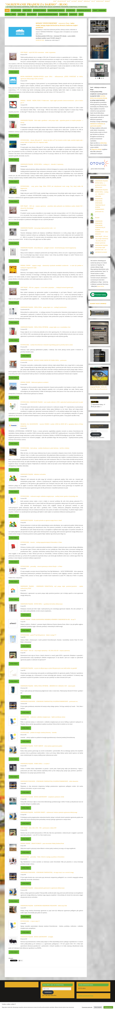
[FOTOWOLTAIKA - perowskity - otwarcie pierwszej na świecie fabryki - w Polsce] (14, 570)
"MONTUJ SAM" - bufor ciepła (99, 49)
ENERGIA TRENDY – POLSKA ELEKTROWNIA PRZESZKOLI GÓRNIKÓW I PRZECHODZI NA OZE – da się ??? (48, 619)
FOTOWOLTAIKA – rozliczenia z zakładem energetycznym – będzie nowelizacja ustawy (42, 717)
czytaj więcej (14, 72)
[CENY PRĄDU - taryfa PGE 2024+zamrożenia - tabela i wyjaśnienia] (14, 56)
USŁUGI (93, 1)
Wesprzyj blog (100, 1)
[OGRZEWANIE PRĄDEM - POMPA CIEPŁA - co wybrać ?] (14, 767)
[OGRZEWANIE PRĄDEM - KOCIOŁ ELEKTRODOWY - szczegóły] (14, 940)
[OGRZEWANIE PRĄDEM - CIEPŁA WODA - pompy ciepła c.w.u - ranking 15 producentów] (14, 311)
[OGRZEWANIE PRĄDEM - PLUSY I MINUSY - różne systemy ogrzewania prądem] (14, 749)
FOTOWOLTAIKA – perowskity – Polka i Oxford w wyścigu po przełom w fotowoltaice (42, 857)
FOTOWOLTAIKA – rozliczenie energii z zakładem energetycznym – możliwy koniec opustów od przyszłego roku (49, 496)
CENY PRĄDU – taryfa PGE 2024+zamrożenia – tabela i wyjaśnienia (37, 52)
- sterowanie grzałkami (99, 330)
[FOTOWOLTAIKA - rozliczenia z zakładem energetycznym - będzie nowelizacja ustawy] (14, 720)
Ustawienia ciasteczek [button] (87, 1007)
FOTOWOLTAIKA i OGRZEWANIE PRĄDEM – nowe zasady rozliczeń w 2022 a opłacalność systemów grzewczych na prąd (51, 402)
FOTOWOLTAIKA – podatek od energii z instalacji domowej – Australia (38, 732)
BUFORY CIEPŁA (99, 356)
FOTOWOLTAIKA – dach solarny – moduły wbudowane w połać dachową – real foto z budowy (44, 448)
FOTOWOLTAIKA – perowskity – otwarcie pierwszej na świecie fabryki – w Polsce (41, 566)
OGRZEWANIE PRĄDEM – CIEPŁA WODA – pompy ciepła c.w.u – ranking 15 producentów (43, 307)
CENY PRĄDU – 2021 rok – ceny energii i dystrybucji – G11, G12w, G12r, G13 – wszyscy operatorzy (45, 650)
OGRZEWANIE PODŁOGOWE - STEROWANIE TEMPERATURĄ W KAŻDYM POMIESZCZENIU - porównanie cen (100, 205)
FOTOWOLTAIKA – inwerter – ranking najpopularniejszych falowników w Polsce (41, 542)
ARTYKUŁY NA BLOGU (101, 252)
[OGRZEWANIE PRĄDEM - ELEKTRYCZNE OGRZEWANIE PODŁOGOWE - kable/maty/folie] (14, 909)
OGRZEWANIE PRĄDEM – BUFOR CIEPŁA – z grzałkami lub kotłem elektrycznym (41, 604)
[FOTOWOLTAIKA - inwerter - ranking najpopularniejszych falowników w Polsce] (14, 546)
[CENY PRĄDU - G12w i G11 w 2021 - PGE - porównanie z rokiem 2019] (14, 831)
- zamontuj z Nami (57, 25)
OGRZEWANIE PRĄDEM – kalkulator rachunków (33, 474)
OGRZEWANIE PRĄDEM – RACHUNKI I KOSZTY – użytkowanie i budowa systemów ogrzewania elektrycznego (48, 812)
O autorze (74, 1)
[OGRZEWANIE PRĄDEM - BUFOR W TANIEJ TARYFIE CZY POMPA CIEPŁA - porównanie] (14, 364)
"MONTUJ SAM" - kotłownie (99, 25)
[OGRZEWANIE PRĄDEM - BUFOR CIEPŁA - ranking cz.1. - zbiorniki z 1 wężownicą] (14, 168)
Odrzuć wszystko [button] (97, 1007)
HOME (54, 1)
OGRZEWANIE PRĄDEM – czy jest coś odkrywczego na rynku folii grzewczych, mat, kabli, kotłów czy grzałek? (48, 668)
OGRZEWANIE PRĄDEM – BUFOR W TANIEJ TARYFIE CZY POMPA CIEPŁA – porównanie (43, 360)
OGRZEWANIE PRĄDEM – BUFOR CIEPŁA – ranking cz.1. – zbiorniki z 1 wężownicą (41, 164)
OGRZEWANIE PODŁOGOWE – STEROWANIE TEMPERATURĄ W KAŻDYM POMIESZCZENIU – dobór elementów (49, 781)
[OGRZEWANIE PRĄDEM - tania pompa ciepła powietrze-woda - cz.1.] (14, 232)
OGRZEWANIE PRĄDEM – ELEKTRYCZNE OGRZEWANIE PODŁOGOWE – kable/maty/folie (43, 905)
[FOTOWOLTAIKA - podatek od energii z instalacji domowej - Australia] (14, 736)
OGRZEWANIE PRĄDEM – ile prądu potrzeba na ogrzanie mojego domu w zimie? (41, 520)
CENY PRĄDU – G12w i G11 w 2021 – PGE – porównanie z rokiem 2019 (38, 828)
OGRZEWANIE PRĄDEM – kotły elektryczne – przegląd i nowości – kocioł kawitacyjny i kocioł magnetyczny (48, 248)
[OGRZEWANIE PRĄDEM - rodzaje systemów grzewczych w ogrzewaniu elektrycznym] (14, 891)
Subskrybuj (95, 434)
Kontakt (80, 1)
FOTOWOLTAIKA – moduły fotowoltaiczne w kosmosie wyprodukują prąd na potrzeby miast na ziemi (46, 345)
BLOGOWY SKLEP (94, 303)
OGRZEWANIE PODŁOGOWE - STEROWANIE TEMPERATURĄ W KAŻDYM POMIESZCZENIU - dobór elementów (101, 227)
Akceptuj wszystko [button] (108, 1007)
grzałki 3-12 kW (100, 314)
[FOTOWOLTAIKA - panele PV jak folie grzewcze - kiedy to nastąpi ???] (14, 639)
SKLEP (68, 1)
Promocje (107, 1)
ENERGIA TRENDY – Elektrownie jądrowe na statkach (34, 382)
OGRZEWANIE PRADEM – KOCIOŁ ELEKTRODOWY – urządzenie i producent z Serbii (42, 797)
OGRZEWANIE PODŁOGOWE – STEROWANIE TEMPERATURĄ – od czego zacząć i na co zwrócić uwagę (47, 872)
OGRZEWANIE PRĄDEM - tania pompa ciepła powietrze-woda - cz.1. (101, 247)
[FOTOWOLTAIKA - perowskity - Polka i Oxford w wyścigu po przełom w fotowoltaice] (14, 860)
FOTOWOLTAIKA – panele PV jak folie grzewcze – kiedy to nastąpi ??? (38, 635)
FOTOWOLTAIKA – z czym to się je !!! (30, 921)
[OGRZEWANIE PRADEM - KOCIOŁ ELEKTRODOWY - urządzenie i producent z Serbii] (14, 800)
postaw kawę (100, 286)
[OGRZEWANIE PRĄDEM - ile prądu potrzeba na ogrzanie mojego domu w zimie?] (14, 524)
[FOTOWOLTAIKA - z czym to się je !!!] (14, 925)
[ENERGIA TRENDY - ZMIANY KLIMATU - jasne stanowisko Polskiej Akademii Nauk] (14, 847)
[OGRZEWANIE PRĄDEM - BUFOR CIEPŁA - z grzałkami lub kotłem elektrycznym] (14, 607)
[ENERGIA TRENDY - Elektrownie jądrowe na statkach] (14, 386)
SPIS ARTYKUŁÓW (61, 1)
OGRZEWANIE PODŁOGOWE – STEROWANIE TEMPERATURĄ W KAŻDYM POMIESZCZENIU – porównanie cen (49, 701)
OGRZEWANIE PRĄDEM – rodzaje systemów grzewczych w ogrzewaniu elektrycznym (42, 888)
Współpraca (87, 1)
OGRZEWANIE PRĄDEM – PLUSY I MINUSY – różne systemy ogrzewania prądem (41, 746)
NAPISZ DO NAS (40, 40)
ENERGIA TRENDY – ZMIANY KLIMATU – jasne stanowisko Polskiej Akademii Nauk (42, 843)
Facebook (93, 415)
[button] (93, 70)
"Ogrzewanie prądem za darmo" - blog (36, 4)
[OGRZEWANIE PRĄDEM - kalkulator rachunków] (14, 478)
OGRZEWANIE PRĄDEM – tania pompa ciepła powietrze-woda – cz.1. (38, 228)
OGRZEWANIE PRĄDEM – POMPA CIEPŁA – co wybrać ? (35, 763)
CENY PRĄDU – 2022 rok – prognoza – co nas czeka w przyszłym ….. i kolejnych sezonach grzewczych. (46, 287)
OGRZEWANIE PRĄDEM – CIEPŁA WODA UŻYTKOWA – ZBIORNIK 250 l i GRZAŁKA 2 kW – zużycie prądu (47, 686)
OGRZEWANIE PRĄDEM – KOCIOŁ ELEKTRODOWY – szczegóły (36, 936)
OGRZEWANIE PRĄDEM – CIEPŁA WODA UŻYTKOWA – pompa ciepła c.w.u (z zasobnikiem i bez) (45, 327)
